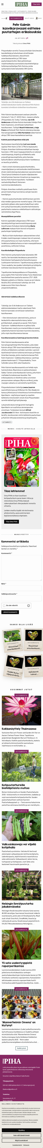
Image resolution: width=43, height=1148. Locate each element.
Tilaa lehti (36, 4)
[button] (3, 4)
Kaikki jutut (21, 1048)
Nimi (3, 584)
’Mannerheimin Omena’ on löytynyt (18, 1024)
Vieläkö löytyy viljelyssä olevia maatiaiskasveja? (12, 674)
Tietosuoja (26, 1145)
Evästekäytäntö (17, 1145)
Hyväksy (21, 1130)
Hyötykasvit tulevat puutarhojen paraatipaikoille (33, 673)
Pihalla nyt (13, 11)
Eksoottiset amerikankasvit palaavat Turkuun (14, 648)
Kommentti (6, 553)
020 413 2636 (7, 1085)
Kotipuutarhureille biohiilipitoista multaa (15, 787)
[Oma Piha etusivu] (21, 4)
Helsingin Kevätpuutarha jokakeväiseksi (17, 905)
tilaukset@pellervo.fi (10, 1089)
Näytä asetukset (21, 1140)
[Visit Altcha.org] (28, 605)
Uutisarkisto (22, 11)
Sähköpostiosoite (9, 594)
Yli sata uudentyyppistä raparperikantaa (17, 964)
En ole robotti (12, 605)
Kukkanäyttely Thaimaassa (19, 728)
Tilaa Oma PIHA (11, 521)
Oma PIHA (26, 43)
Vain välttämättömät (21, 1135)
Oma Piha (4, 11)
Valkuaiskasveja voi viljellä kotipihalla (19, 846)
